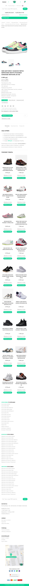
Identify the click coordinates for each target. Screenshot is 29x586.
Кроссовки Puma (5, 419)
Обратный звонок (23, 14)
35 (2, 106)
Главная (3, 22)
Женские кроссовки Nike (7, 470)
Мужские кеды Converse (7, 458)
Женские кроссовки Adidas (8, 468)
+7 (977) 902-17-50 (19, 12)
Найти (25, 8)
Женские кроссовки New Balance (9, 472)
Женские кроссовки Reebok (8, 480)
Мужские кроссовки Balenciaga (9, 441)
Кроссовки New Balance (7, 407)
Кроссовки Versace (6, 414)
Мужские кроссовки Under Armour (9, 453)
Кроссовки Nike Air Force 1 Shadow (12, 24)
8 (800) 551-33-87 (9, 12)
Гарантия (3, 521)
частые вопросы (22, 143)
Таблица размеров (5, 531)
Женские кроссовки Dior (7, 487)
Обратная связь (5, 523)
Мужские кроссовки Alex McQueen (9, 443)
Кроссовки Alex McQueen (7, 411)
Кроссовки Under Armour (7, 421)
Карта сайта (4, 541)
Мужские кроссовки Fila (7, 445)
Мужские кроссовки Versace (8, 446)
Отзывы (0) (21, 126)
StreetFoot (14, 2)
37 (8, 106)
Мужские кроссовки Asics (7, 450)
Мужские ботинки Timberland (8, 462)
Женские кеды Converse (7, 491)
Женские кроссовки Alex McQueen (9, 475)
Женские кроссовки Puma (7, 484)
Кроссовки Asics (5, 418)
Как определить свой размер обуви (9, 111)
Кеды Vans (3, 424)
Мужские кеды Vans (6, 457)
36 (5, 106)
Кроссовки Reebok (6, 416)
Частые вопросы (5, 529)
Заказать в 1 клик (6, 118)
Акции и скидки (5, 538)
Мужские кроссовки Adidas (8, 436)
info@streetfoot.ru (5, 14)
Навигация (6, 17)
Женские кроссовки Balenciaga (9, 473)
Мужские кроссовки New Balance (9, 439)
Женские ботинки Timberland (8, 494)
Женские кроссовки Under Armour (9, 485)
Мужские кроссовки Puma (7, 451)
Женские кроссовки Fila (7, 477)
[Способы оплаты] (14, 580)
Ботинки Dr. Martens (6, 428)
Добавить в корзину (7, 115)
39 (13, 106)
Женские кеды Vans (6, 489)
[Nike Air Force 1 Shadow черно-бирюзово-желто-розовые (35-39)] (14, 44)
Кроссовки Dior (5, 423)
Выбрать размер (7, 178)
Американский (20, 100)
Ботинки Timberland (6, 430)
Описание (7, 126)
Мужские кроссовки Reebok (8, 448)
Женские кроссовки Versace (8, 478)
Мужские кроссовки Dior (7, 455)
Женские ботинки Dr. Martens (8, 492)
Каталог (8, 22)
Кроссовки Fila (5, 412)
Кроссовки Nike (15, 22)
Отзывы (3, 539)
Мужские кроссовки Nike (7, 438)
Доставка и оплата (5, 520)
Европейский (12, 100)
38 (10, 106)
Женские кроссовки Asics (7, 482)
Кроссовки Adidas (5, 404)
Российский (4, 100)
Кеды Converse (5, 426)
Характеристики (14, 126)
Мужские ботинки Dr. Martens (8, 460)
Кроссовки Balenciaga (6, 409)
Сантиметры (5, 102)
